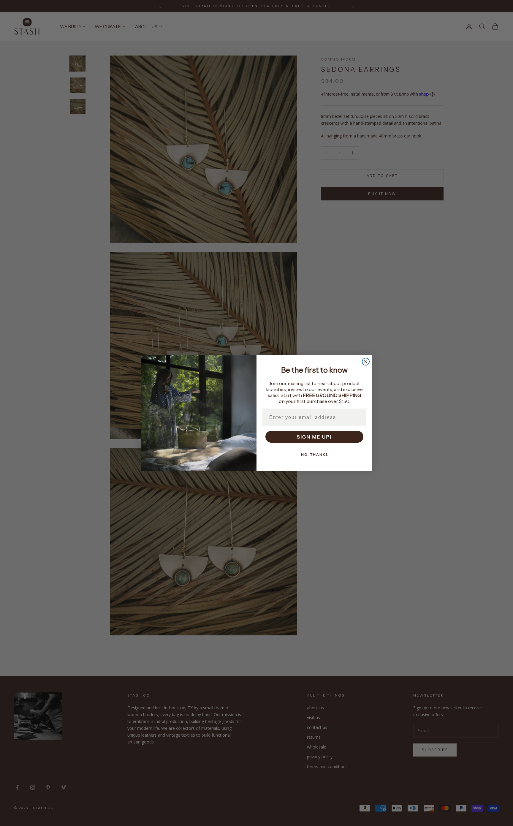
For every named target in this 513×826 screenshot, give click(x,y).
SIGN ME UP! (314, 437)
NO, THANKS (314, 454)
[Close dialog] (365, 361)
